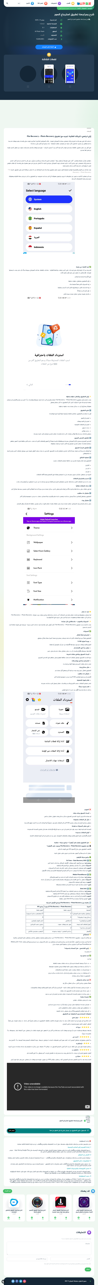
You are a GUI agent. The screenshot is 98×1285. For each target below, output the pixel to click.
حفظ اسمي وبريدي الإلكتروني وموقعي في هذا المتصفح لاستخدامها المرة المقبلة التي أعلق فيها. (66, 1263)
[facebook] (17, 1281)
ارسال (88, 1269)
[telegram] (21, 1281)
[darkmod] (3, 1281)
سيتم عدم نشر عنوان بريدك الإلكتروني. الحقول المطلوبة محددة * (76, 1238)
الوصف (89, 131)
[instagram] (24, 1281)
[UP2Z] (84, 3)
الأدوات (42, 35)
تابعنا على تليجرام (48, 47)
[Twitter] (13, 1281)
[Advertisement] (49, 114)
